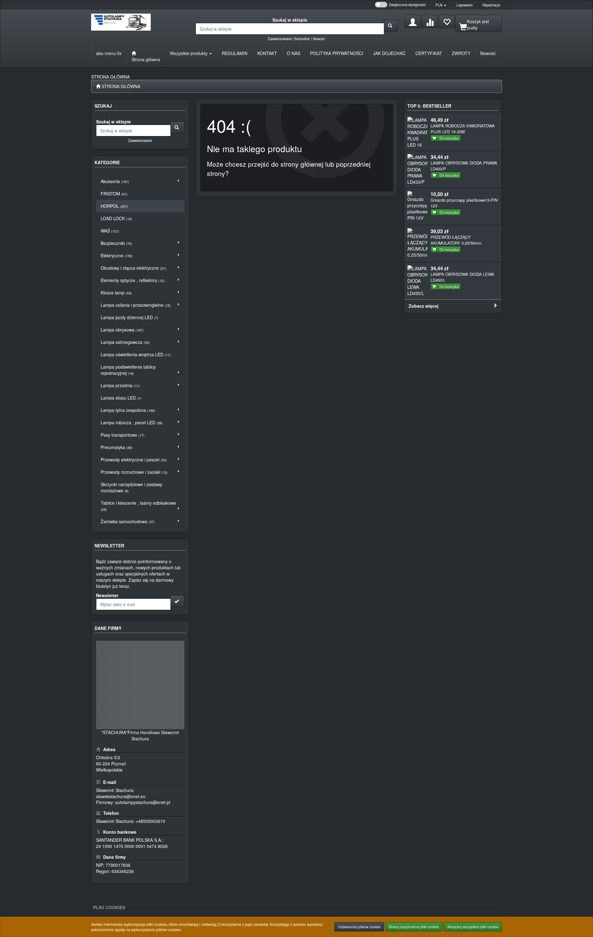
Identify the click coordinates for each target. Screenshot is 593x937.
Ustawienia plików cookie (359, 926)
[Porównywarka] (430, 21)
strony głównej (301, 164)
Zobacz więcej (424, 306)
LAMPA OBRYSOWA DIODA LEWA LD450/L (462, 277)
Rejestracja (491, 4)
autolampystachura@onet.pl (142, 802)
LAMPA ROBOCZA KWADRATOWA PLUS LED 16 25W (463, 129)
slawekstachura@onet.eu (120, 796)
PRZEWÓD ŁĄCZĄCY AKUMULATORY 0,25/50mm (456, 240)
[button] (441, 5)
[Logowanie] (413, 21)
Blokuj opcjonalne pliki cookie (414, 926)
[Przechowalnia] (447, 21)
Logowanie (464, 4)
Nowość (319, 38)
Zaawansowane (280, 38)
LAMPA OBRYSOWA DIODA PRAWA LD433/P (464, 166)
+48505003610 (150, 821)
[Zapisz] (177, 601)
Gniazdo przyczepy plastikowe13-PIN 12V (464, 203)
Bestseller (302, 38)
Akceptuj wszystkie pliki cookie (472, 926)
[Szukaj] (391, 26)
